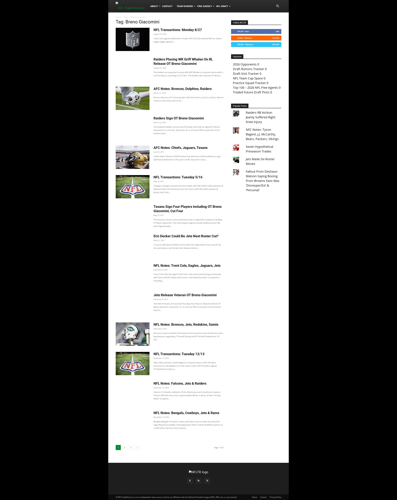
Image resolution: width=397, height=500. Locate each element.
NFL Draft (222, 6)
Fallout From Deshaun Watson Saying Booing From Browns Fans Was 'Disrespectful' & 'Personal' (262, 180)
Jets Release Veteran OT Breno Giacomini (185, 295)
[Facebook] (190, 481)
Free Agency (204, 6)
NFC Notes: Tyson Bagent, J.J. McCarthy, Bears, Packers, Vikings (262, 134)
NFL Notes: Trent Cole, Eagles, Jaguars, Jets (187, 266)
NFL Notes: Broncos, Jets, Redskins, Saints (186, 324)
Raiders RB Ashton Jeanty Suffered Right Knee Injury (260, 117)
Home (118, 17)
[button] (277, 6)
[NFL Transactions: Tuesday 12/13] (132, 363)
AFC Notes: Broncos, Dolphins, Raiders (183, 89)
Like (277, 31)
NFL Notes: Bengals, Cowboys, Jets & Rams (186, 413)
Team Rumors (185, 6)
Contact (167, 6)
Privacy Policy (275, 497)
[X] (207, 481)
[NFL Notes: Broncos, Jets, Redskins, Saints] (132, 334)
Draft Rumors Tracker (248, 69)
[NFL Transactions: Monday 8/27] (132, 39)
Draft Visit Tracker (246, 73)
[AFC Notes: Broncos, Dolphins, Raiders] (132, 98)
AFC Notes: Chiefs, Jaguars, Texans (180, 148)
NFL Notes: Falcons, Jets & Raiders (180, 383)
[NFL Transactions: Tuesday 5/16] (132, 186)
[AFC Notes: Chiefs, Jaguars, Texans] (132, 157)
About (154, 6)
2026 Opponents (245, 64)
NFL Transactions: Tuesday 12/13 (179, 354)
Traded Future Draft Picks (251, 92)
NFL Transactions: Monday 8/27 (178, 30)
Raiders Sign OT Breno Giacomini (179, 118)
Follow (275, 38)
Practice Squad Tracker (249, 83)
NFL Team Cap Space (248, 78)
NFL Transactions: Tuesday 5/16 (178, 177)
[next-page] (137, 447)
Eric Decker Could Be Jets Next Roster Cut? (186, 236)
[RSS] (198, 481)
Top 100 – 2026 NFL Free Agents (255, 87)
